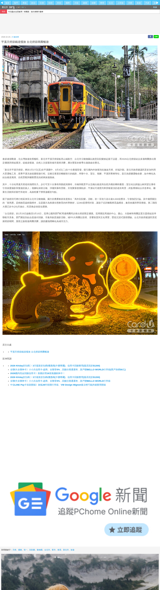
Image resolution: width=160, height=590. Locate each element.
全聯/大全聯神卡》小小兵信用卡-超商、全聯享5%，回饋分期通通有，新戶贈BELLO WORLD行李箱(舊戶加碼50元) (68, 369)
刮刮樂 (32, 550)
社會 (42, 3)
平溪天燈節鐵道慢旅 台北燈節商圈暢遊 (29, 352)
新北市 (66, 550)
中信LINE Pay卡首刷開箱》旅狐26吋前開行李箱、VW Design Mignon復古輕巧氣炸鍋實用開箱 (58, 385)
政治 (33, 3)
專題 (25, 3)
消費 (130, 3)
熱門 (16, 3)
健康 (85, 3)
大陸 (76, 3)
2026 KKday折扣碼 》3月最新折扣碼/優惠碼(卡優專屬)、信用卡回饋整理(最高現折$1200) (55, 365)
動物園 (39, 550)
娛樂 (94, 3)
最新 (7, 3)
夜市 (54, 550)
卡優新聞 (15, 37)
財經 (50, 3)
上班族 (121, 3)
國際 (68, 3)
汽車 (147, 3)
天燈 (14, 550)
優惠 (20, 550)
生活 (111, 3)
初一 (26, 550)
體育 (102, 3)
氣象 (155, 7)
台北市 (47, 550)
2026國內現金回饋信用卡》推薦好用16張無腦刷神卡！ (37, 373)
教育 (59, 550)
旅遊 (139, 3)
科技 (59, 3)
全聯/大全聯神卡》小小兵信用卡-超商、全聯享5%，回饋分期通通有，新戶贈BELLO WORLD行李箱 (60, 381)
